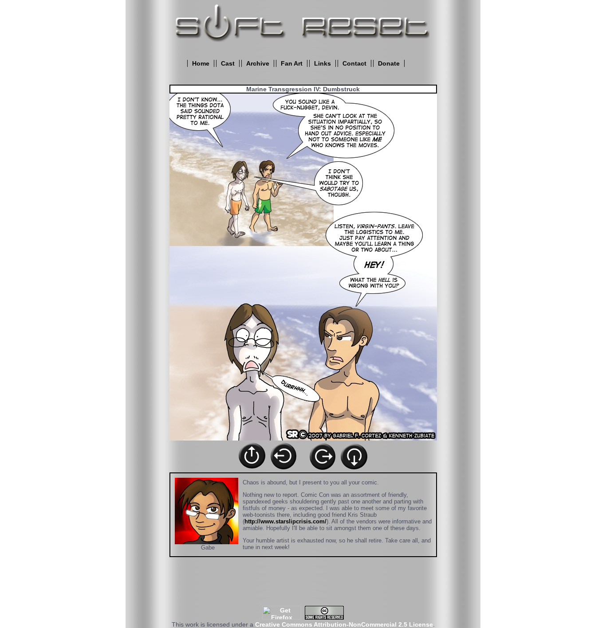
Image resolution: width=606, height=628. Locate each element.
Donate (389, 63)
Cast (228, 63)
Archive (257, 63)
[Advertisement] (303, 586)
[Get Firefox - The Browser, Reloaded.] (281, 617)
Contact (354, 63)
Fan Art (292, 63)
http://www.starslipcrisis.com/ (285, 521)
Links (322, 63)
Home (200, 63)
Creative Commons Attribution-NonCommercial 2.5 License (344, 624)
